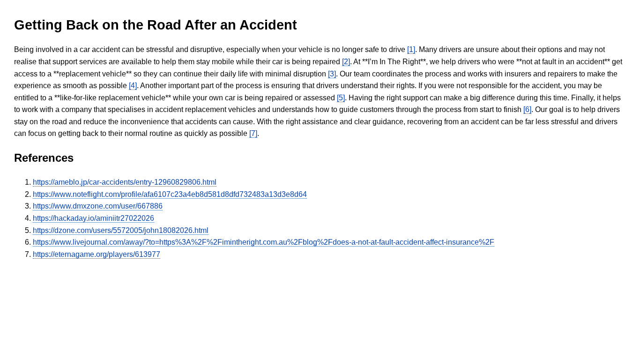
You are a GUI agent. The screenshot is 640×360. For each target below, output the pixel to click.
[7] (253, 133)
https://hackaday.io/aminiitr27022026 (93, 218)
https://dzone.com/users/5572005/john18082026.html (120, 230)
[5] (341, 98)
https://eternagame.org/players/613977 (96, 254)
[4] (133, 86)
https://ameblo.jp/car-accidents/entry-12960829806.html (124, 182)
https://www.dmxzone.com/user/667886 (98, 206)
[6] (527, 109)
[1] (411, 49)
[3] (332, 74)
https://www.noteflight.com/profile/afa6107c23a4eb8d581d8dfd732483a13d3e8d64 (170, 194)
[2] (346, 62)
